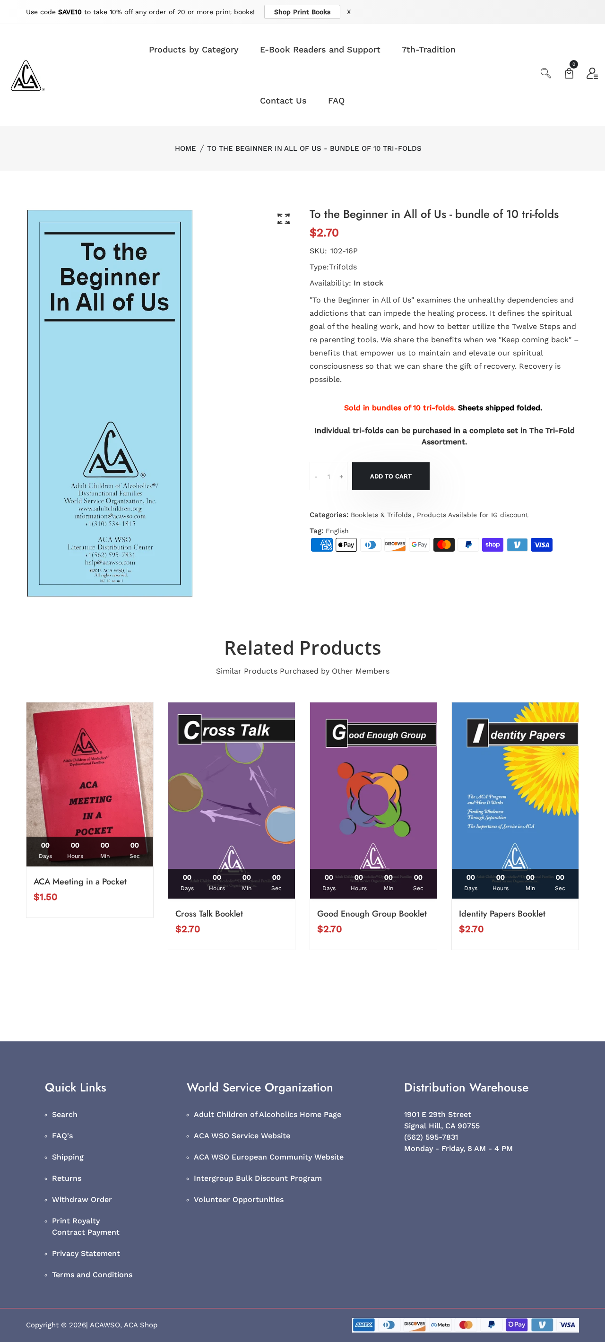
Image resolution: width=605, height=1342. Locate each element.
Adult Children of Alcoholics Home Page (267, 1114)
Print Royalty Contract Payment (86, 1226)
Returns (66, 1178)
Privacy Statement (86, 1253)
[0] (569, 74)
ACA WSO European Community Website (269, 1156)
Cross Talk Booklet (209, 914)
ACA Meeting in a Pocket (80, 881)
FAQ (336, 100)
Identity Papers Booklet (502, 914)
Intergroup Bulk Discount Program (258, 1178)
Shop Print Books (302, 12)
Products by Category (194, 49)
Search (65, 1114)
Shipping (68, 1156)
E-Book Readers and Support (320, 49)
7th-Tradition (429, 49)
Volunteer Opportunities (239, 1199)
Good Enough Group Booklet (372, 914)
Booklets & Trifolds (381, 515)
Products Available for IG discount (472, 515)
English (337, 531)
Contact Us (283, 100)
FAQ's (62, 1135)
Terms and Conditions (92, 1274)
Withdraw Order (82, 1199)
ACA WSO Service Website (242, 1135)
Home (185, 148)
